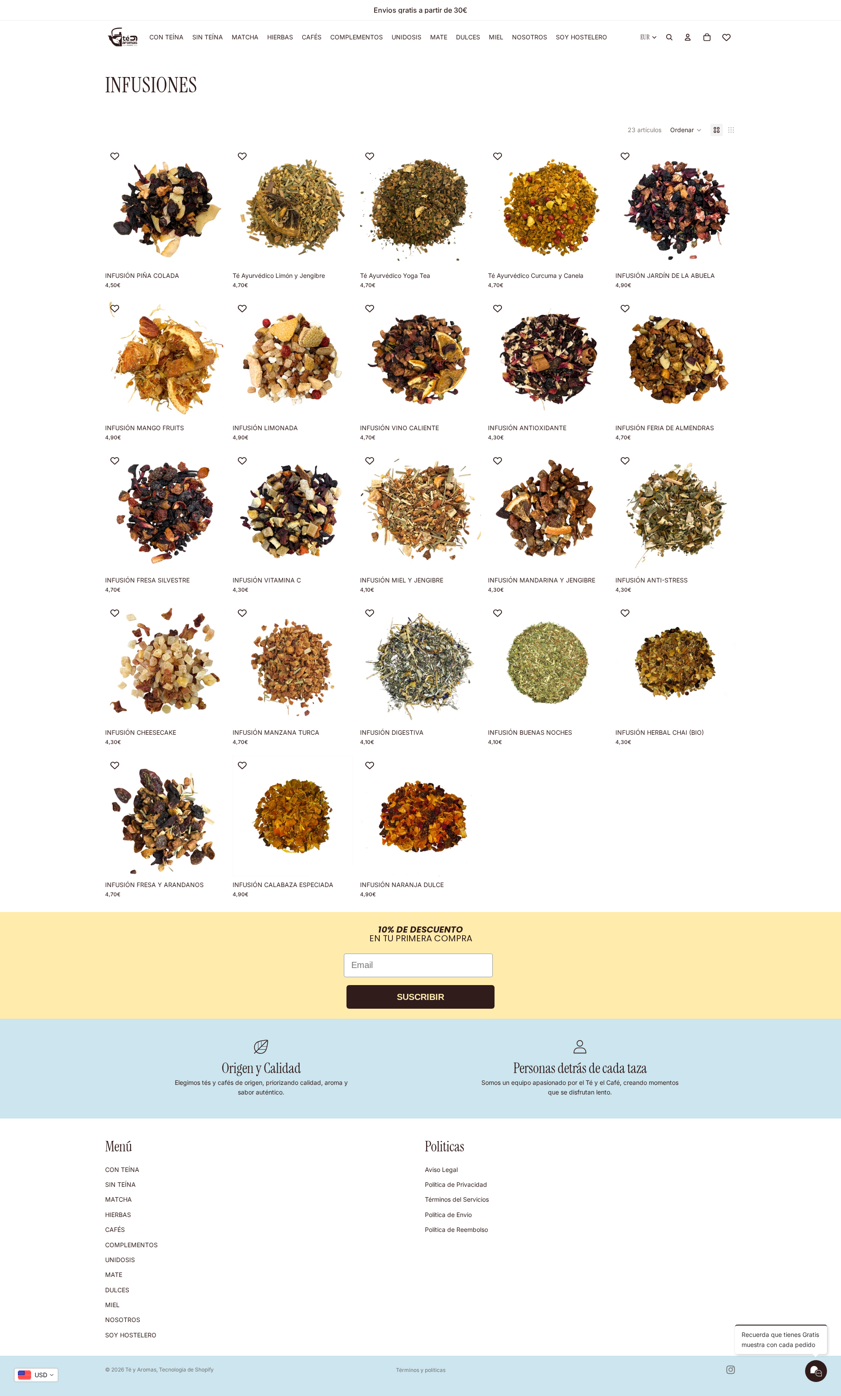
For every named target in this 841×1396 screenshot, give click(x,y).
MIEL (112, 1304)
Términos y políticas (420, 1370)
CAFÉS (115, 1229)
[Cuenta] (687, 37)
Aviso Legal (441, 1169)
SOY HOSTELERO (130, 1335)
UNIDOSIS (120, 1259)
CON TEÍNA (122, 1169)
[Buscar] (669, 37)
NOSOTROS (122, 1319)
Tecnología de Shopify (186, 1369)
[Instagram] (730, 1369)
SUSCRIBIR (420, 997)
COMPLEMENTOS (131, 1244)
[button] (686, 130)
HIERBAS (118, 1214)
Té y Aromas (140, 1369)
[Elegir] (212, 254)
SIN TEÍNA (120, 1184)
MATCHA (118, 1199)
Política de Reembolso (456, 1229)
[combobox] (36, 1375)
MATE (113, 1274)
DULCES (117, 1289)
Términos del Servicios (457, 1199)
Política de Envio (448, 1214)
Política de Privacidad (456, 1184)
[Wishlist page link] (726, 37)
